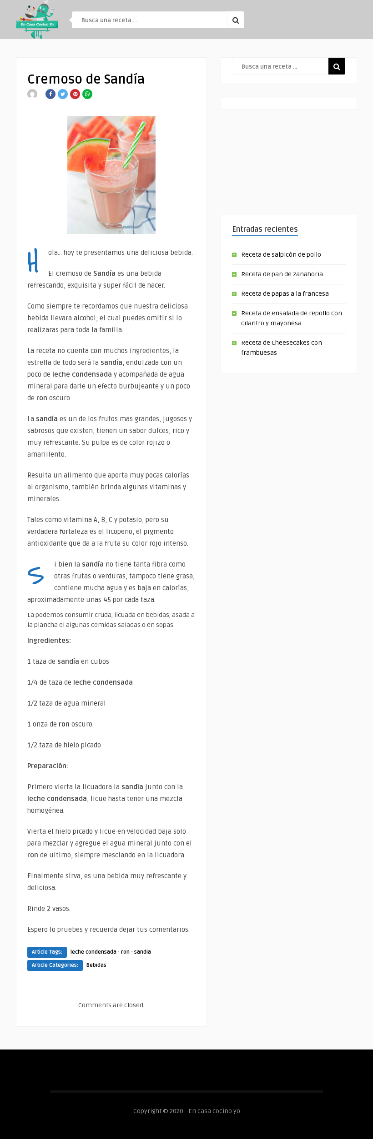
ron (125, 952)
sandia (142, 952)
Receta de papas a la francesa (285, 294)
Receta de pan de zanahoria (282, 274)
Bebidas (96, 965)
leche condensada (93, 952)
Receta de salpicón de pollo (281, 255)
